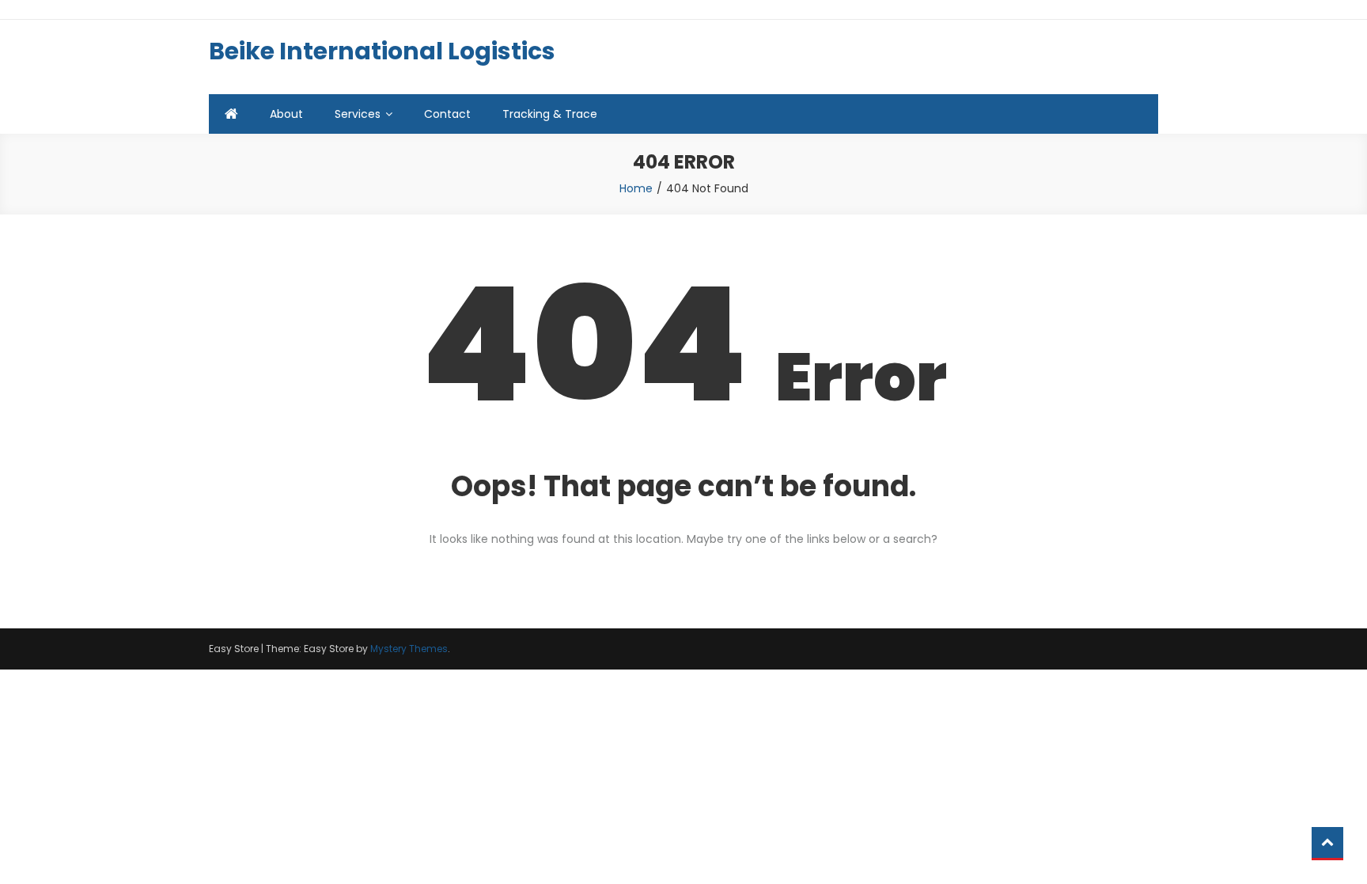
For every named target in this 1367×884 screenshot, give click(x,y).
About (286, 114)
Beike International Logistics (382, 51)
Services (358, 114)
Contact (447, 114)
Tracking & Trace (549, 114)
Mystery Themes (409, 648)
